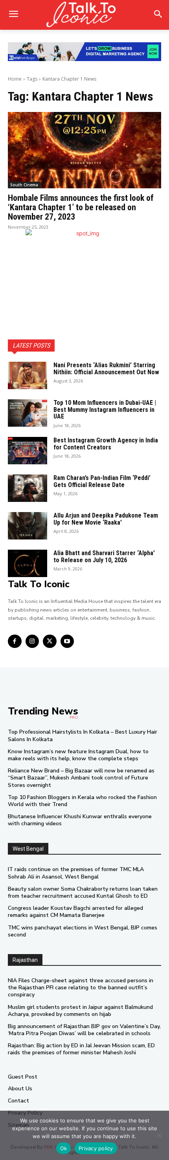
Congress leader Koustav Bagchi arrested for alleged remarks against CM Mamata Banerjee (75, 911)
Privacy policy (96, 1148)
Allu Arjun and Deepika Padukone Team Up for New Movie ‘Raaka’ (105, 519)
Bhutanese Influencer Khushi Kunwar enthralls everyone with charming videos (80, 820)
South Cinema (24, 185)
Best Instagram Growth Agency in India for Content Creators (105, 444)
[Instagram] (32, 641)
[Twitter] (50, 641)
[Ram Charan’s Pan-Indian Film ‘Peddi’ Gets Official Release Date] (27, 488)
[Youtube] (67, 641)
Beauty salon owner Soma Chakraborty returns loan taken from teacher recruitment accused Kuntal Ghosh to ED (83, 892)
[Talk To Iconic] (84, 15)
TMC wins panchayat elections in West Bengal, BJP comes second (82, 931)
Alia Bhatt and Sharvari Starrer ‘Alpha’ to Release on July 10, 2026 (104, 556)
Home (15, 79)
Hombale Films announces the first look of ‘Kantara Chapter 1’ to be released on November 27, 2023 (81, 207)
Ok (63, 1148)
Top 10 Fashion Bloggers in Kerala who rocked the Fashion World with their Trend (82, 801)
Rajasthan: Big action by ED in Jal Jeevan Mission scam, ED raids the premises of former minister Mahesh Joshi (81, 1049)
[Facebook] (15, 641)
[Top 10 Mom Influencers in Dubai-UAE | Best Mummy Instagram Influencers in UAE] (27, 413)
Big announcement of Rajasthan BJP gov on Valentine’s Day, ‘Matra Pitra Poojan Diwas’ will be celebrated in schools (84, 1030)
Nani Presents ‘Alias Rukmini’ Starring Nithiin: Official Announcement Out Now (106, 368)
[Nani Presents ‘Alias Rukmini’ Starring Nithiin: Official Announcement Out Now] (27, 375)
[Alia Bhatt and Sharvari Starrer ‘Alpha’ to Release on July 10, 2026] (27, 563)
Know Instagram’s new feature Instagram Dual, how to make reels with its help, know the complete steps (78, 755)
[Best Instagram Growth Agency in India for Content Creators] (27, 450)
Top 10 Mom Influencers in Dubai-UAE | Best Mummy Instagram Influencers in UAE (104, 409)
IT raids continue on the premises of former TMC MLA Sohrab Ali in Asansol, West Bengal (76, 873)
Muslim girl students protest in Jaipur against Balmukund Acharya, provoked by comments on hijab (80, 1010)
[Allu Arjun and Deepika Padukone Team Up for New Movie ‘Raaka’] (27, 525)
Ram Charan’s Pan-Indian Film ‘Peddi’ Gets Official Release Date (102, 481)
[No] (159, 1135)
